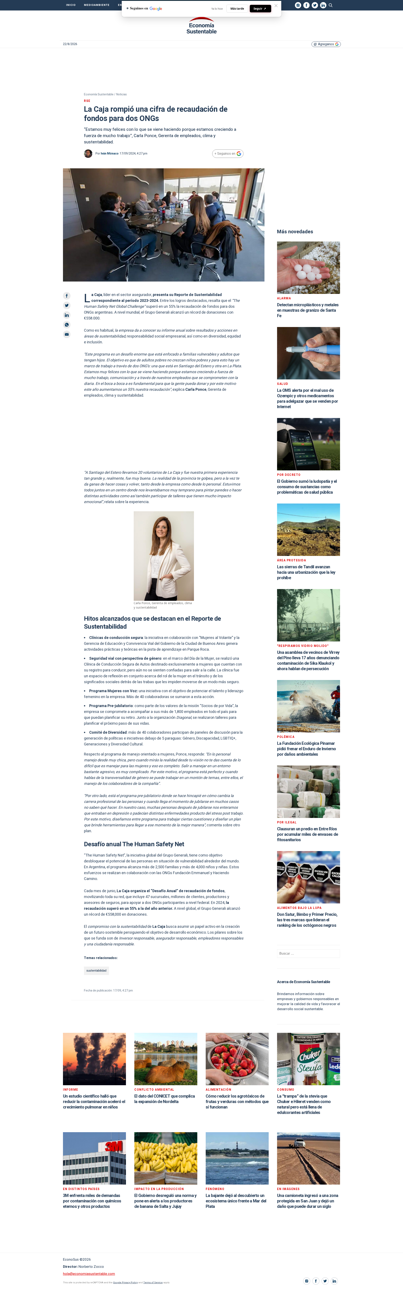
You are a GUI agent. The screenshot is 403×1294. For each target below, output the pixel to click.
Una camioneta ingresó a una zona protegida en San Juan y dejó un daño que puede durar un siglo (307, 1201)
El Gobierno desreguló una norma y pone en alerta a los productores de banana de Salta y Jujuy (165, 1201)
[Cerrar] (276, 5)
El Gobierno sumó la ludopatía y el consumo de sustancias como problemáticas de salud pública (307, 486)
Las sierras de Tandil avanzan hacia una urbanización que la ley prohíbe (306, 572)
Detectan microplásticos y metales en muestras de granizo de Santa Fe (308, 310)
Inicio (71, 5)
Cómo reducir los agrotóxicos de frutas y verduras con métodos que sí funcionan (237, 1101)
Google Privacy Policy (125, 1282)
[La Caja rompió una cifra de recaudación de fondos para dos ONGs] (201, 25)
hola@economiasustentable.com (89, 1273)
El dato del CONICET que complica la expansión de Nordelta (164, 1099)
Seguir (260, 8)
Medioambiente (97, 5)
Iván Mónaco (110, 153)
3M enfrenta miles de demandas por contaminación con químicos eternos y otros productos (92, 1201)
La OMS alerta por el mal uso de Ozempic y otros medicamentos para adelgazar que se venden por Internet (307, 398)
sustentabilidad (96, 970)
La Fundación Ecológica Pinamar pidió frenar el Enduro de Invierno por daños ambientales (306, 748)
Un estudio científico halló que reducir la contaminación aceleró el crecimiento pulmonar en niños (94, 1101)
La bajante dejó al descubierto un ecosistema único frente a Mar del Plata (236, 1201)
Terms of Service (153, 1282)
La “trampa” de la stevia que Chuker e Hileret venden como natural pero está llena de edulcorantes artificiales (304, 1104)
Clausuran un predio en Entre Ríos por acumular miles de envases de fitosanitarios (307, 834)
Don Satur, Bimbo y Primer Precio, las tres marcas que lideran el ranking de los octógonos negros (307, 919)
